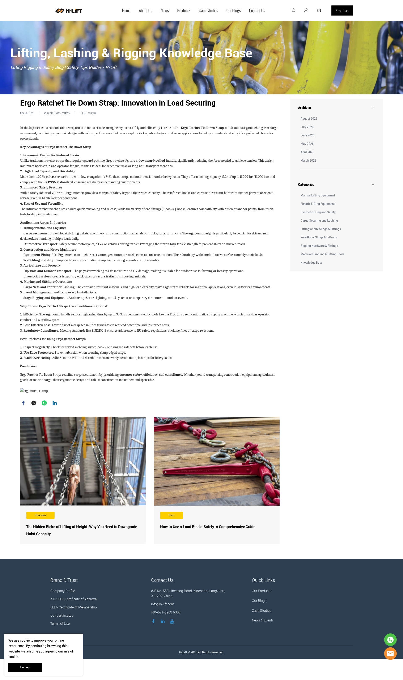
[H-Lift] (390, 653)
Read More (83, 480)
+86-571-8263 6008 (166, 612)
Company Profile (62, 590)
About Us (145, 10)
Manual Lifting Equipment (318, 195)
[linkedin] (163, 621)
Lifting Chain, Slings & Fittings (321, 229)
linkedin (55, 403)
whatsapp (44, 403)
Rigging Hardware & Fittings (319, 245)
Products (184, 10)
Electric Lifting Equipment (318, 203)
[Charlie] (390, 639)
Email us (342, 10)
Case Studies (208, 10)
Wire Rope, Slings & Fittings (319, 237)
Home (126, 10)
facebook (23, 403)
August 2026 (309, 118)
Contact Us (257, 10)
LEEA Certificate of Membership (73, 607)
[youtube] (173, 621)
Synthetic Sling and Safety (318, 212)
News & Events (263, 620)
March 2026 (308, 160)
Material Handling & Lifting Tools (322, 254)
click (201, 57)
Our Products (261, 590)
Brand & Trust (64, 580)
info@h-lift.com (162, 604)
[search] (294, 11)
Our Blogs (233, 10)
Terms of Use (60, 623)
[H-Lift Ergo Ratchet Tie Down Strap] (34, 390)
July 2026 (307, 127)
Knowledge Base (311, 262)
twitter (34, 403)
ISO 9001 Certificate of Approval (74, 599)
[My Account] (306, 10)
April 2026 (307, 152)
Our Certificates (61, 615)
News (165, 10)
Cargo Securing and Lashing (319, 220)
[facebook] (154, 621)
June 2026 (307, 135)
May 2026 (307, 143)
